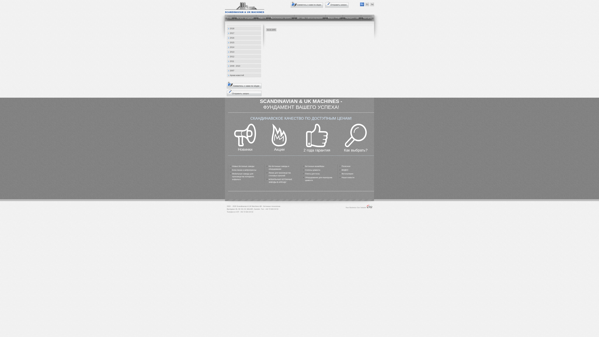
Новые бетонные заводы (243, 166)
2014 (232, 47)
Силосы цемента (312, 170)
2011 (232, 61)
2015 (232, 43)
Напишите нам (352, 18)
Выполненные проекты (281, 18)
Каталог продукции (245, 18)
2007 (232, 71)
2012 (232, 57)
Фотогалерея (347, 174)
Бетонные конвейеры (314, 166)
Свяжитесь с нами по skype (309, 5)
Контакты (367, 18)
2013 (232, 52)
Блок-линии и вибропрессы (244, 170)
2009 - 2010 (235, 66)
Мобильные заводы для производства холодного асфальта (243, 177)
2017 (232, 33)
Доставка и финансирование (310, 18)
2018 (232, 28)
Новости (262, 18)
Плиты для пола (312, 174)
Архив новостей (237, 75)
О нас (229, 18)
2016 (232, 38)
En (367, 4)
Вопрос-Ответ (334, 18)
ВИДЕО (345, 170)
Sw (372, 4)
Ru (362, 4)
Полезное (346, 166)
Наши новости (348, 177)
